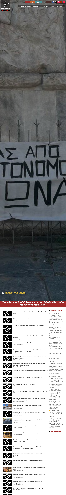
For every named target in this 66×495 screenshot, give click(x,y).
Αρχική (22, 6)
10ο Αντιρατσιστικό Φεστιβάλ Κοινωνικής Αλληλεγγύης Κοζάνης (55, 420)
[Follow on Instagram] (58, 2)
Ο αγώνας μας (36, 6)
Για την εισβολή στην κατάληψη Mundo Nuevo (24, 384)
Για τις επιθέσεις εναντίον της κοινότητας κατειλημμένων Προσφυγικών (30, 391)
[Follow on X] (56, 2)
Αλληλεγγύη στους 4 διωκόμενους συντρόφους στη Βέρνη (27, 432)
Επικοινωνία (59, 6)
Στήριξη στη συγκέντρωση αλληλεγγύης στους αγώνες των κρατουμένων (30, 370)
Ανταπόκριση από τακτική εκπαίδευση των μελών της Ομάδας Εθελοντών (55, 327)
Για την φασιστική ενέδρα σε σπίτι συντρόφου (24, 318)
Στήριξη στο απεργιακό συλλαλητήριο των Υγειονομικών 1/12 (27, 377)
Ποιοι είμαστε (28, 6)
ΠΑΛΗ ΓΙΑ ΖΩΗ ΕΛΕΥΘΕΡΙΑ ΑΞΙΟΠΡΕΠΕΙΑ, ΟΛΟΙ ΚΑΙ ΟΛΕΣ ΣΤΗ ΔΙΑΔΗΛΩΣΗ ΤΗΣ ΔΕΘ (56, 425)
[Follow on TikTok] (64, 2)
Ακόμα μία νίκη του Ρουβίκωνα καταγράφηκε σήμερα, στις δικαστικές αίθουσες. (56, 358)
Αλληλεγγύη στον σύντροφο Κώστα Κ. (22, 342)
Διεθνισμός (53, 6)
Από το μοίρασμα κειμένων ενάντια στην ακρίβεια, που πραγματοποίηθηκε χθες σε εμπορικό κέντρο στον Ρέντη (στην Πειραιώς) (55, 343)
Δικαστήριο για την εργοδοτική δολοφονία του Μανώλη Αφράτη (28, 325)
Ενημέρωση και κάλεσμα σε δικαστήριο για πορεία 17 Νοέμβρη (28, 488)
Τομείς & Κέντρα (45, 6)
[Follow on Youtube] (61, 2)
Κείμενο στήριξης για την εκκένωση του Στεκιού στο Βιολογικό (28, 460)
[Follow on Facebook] (53, 2)
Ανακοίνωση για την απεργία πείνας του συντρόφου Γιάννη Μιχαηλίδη (29, 426)
